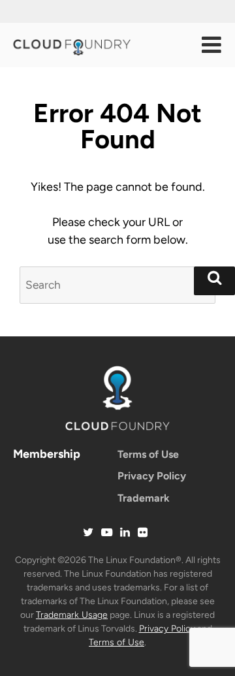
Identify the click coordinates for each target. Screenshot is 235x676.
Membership (46, 454)
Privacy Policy (152, 476)
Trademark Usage (72, 614)
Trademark (144, 498)
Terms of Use (148, 454)
